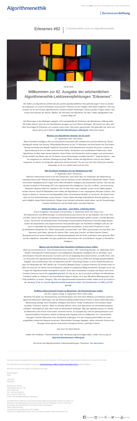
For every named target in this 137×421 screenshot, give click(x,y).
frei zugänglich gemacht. (55, 273)
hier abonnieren (97, 343)
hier (91, 6)
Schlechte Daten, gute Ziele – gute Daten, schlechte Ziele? (68, 209)
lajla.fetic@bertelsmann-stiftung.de (72, 130)
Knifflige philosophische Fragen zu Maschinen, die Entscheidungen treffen (68, 291)
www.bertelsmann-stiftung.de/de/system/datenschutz (59, 364)
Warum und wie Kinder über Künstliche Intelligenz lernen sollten (68, 247)
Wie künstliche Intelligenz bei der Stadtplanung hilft (68, 171)
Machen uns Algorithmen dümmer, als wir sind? (68, 136)
